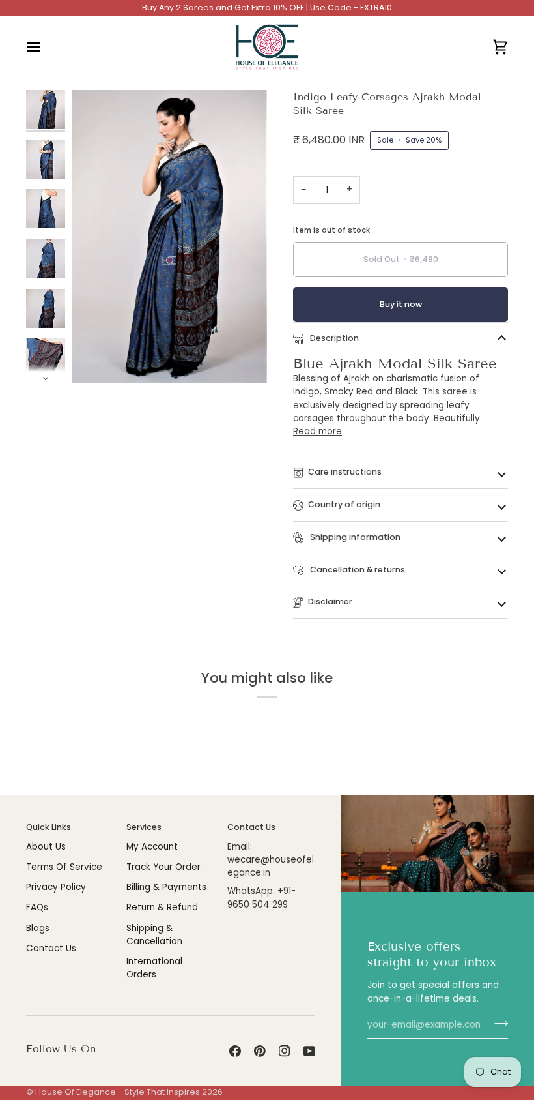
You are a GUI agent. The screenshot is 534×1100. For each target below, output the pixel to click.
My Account (152, 846)
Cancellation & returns (356, 569)
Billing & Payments (166, 887)
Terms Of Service (64, 867)
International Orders (154, 968)
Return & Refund (162, 907)
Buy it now (401, 304)
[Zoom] (96, 359)
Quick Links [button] (48, 827)
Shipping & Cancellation (154, 934)
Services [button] (144, 827)
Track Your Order (163, 867)
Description (333, 338)
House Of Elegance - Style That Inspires (117, 1091)
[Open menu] (45, 47)
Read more (317, 431)
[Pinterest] (260, 1051)
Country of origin (344, 504)
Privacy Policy (56, 887)
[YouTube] (309, 1051)
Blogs (37, 928)
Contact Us (51, 948)
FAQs (37, 907)
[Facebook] (235, 1051)
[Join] (497, 1023)
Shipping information (354, 537)
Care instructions (345, 471)
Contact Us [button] (251, 827)
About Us (46, 846)
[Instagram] (284, 1051)
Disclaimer (330, 601)
